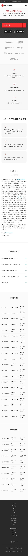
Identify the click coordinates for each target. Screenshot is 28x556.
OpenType (20, 197)
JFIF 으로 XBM (5, 473)
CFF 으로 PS (14, 324)
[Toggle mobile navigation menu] (26, 5)
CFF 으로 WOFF (5, 313)
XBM (16, 175)
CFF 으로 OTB (14, 387)
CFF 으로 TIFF (14, 313)
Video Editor (3, 1)
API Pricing (14, 535)
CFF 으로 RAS (4, 411)
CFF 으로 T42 (4, 318)
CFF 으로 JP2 (14, 347)
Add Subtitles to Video (12, 1)
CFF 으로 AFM (5, 336)
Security (14, 505)
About (14, 503)
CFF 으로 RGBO (5, 416)
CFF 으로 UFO (5, 347)
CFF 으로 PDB (14, 399)
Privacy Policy (18, 548)
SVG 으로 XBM (5, 450)
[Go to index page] (6, 5)
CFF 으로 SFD (14, 341)
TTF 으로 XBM (5, 461)
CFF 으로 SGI (14, 416)
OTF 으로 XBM (5, 490)
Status (14, 512)
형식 (14, 508)
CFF (12, 175)
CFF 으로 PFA (4, 341)
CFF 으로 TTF (4, 307)
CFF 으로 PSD (5, 324)
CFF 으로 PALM (5, 393)
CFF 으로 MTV (5, 387)
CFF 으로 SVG (14, 318)
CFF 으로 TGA (14, 353)
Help (14, 510)
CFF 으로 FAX (14, 370)
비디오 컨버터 (14, 516)
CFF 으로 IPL (4, 382)
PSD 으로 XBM (5, 456)
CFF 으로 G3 (4, 376)
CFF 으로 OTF (14, 307)
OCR (14, 525)
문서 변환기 (14, 520)
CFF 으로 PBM (5, 364)
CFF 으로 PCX (4, 359)
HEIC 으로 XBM (5, 479)
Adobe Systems (21, 179)
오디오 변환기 (14, 518)
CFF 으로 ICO (14, 359)
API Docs (14, 530)
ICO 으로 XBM (5, 444)
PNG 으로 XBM (5, 438)
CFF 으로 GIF (4, 353)
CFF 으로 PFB (4, 330)
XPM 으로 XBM (5, 467)
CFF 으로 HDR (14, 376)
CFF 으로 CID (14, 336)
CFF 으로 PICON (5, 405)
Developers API (14, 528)
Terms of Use (9, 548)
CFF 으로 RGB (14, 411)
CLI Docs (14, 532)
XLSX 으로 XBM (5, 484)
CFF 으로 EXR (4, 370)
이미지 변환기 (14, 522)
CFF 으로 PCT (4, 399)
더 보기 (19, 1)
